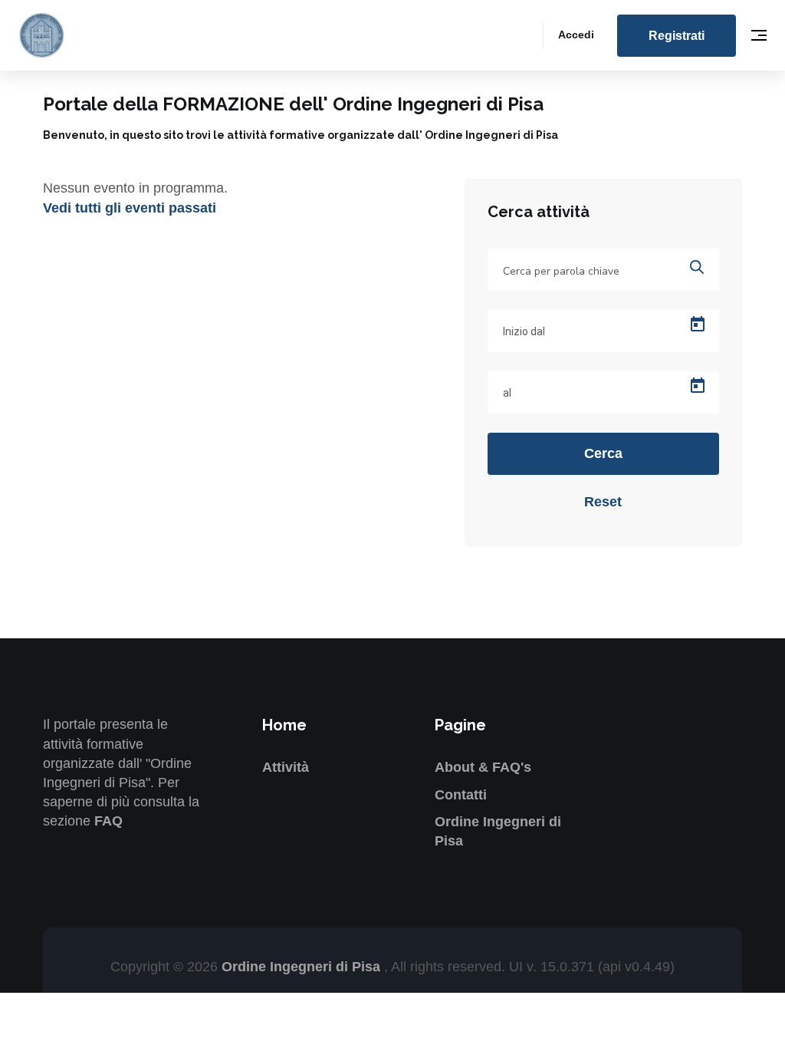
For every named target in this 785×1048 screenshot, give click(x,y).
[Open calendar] (697, 324)
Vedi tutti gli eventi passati (129, 208)
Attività (285, 767)
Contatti (461, 794)
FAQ (108, 821)
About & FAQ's (483, 767)
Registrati (677, 35)
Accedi (576, 34)
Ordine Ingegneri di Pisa (303, 966)
